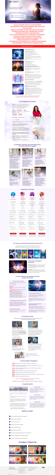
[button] (13, 236)
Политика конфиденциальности (22, 468)
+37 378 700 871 (30, 470)
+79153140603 (30, 468)
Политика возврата (21, 471)
